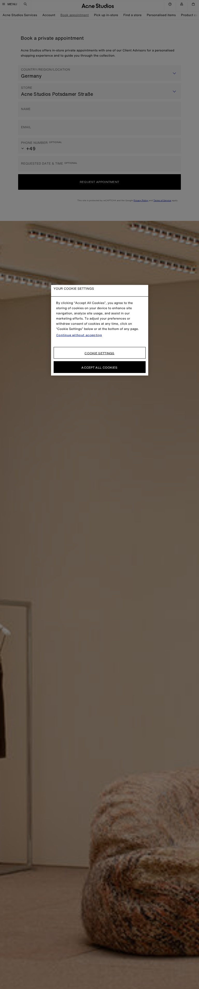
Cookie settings (99, 353)
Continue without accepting (79, 335)
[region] (99, 330)
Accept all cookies (99, 367)
